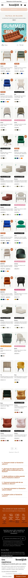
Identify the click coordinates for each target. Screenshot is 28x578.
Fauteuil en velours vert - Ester (6, 351)
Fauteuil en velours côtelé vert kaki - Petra (20, 125)
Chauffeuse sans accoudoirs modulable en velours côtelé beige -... (6, 181)
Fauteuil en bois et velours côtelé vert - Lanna (20, 68)
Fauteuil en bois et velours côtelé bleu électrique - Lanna (6, 238)
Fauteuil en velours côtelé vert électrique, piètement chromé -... (20, 153)
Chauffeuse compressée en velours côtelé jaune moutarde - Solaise (20, 407)
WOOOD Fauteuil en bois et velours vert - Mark (6, 405)
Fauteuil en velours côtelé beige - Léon (20, 209)
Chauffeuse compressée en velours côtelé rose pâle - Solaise (20, 435)
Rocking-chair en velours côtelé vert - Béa (6, 153)
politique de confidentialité (15, 545)
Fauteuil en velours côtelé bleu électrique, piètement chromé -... (6, 96)
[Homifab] (14, 5)
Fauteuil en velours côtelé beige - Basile (20, 351)
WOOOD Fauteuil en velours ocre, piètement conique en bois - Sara (20, 377)
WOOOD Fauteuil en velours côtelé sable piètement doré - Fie (7, 377)
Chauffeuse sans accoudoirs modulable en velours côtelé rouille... (6, 209)
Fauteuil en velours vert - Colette (20, 266)
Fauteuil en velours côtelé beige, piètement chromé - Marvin (6, 266)
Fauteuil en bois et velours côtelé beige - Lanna (6, 68)
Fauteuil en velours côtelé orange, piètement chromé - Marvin (6, 294)
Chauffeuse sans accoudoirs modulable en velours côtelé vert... (6, 322)
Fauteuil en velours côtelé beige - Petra (6, 125)
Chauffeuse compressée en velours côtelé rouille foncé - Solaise (7, 435)
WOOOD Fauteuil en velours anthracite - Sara (20, 294)
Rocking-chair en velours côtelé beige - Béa (20, 96)
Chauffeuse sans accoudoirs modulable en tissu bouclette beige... (20, 322)
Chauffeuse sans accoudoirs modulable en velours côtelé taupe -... (20, 181)
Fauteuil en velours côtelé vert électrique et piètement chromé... (20, 238)
